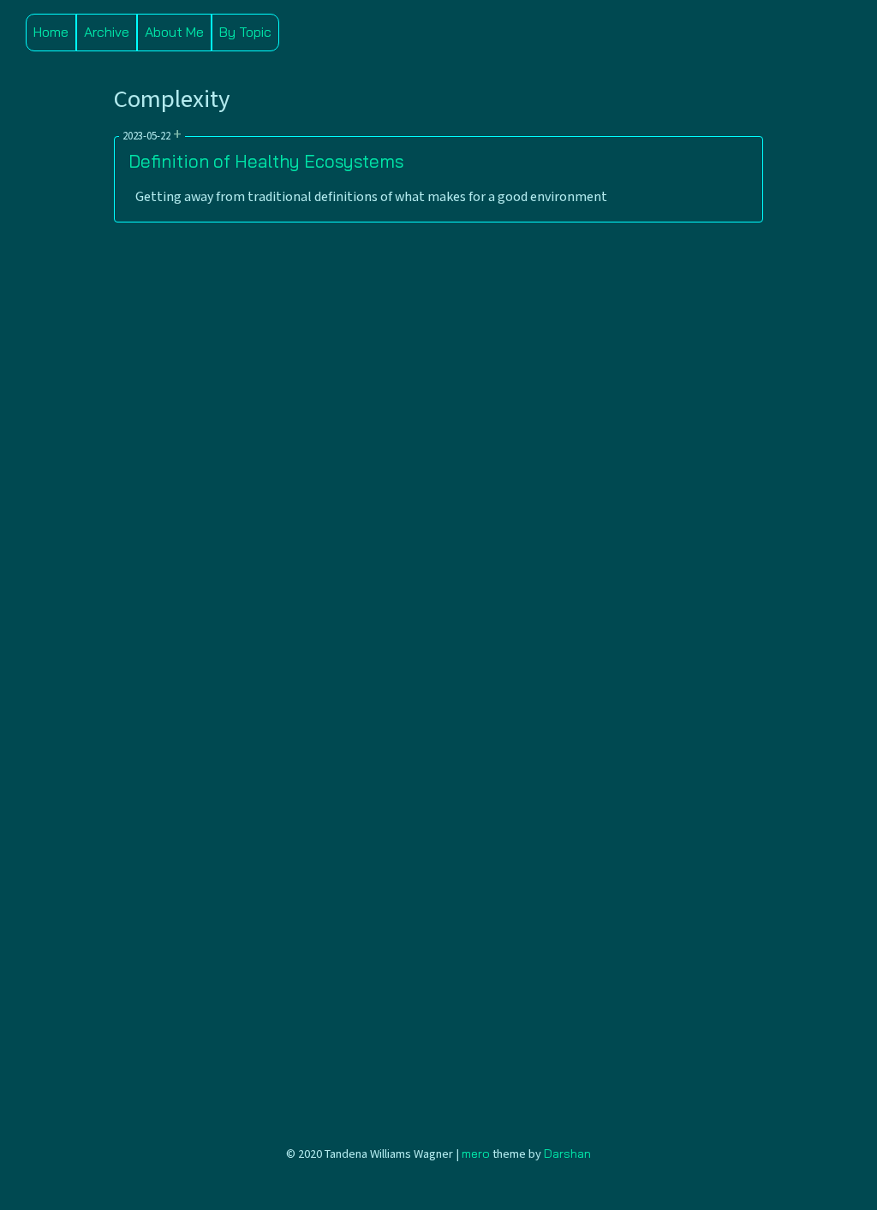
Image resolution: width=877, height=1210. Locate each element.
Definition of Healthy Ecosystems (265, 161)
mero (476, 1153)
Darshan (567, 1153)
